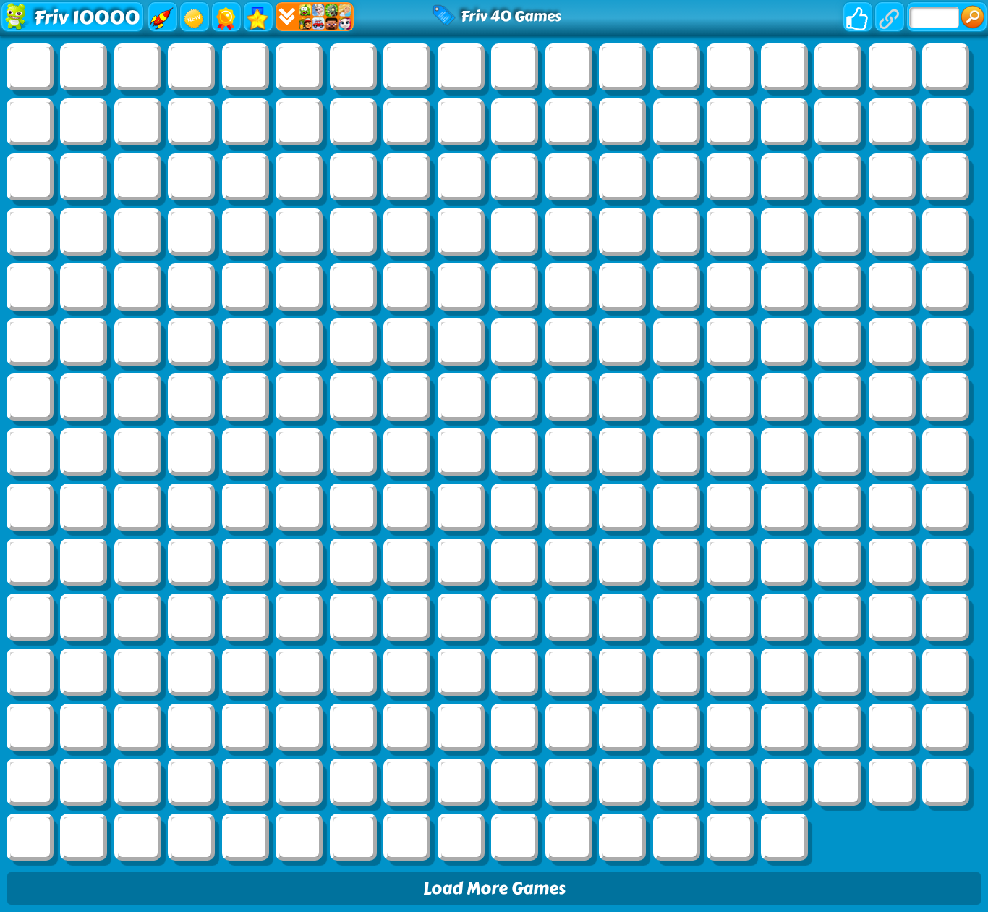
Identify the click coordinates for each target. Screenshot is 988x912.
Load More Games (494, 888)
